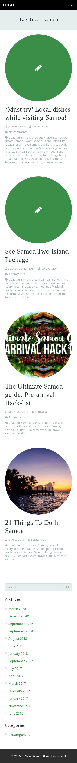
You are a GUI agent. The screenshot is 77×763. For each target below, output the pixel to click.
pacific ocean (41, 426)
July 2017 (15, 668)
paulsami (21, 148)
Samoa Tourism (26, 151)
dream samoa (14, 141)
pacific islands (14, 290)
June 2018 (15, 646)
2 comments (17, 417)
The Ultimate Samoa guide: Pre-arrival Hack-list (34, 394)
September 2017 (20, 661)
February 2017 (19, 691)
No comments (18, 132)
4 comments (17, 274)
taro (46, 155)
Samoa (33, 148)
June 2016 (15, 713)
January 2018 (18, 653)
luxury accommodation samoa (25, 286)
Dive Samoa (39, 545)
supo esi (36, 155)
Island (48, 141)
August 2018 (17, 638)
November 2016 (20, 706)
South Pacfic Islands (39, 294)
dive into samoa (56, 137)
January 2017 (18, 698)
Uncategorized (19, 735)
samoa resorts (44, 290)
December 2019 (20, 616)
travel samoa (52, 159)
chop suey (38, 137)
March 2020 (17, 609)
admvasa (41, 412)
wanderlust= (33, 162)
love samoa (31, 144)
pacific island (49, 144)
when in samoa (52, 162)
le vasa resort (14, 144)
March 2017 (17, 683)
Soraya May (40, 126)
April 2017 (15, 676)
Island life (59, 141)
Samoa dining (48, 148)
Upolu (27, 297)
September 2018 (20, 631)
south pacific (20, 155)
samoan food (47, 151)
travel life (37, 159)
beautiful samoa (19, 137)
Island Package (20, 283)
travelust (10, 162)
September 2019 (20, 624)
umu (21, 162)
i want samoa (33, 141)
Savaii (21, 294)
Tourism (23, 159)
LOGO (8, 4)
